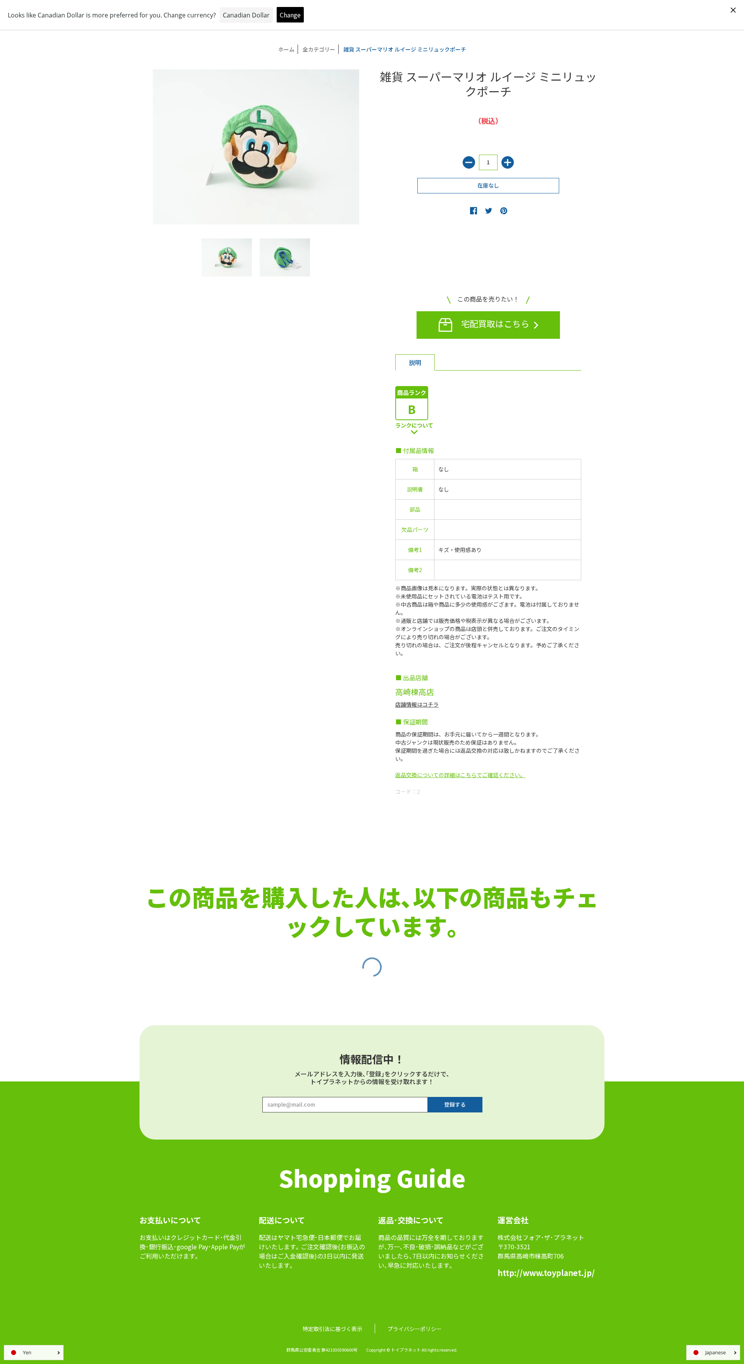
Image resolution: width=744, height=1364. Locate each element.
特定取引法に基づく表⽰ (332, 1329)
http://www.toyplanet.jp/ (546, 1272)
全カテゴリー (319, 49)
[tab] (415, 362)
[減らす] (469, 162)
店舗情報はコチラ (417, 704)
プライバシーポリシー (415, 1329)
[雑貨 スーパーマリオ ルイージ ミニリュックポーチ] (227, 257)
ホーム (286, 49)
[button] (473, 210)
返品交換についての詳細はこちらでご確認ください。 (460, 775)
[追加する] (507, 162)
